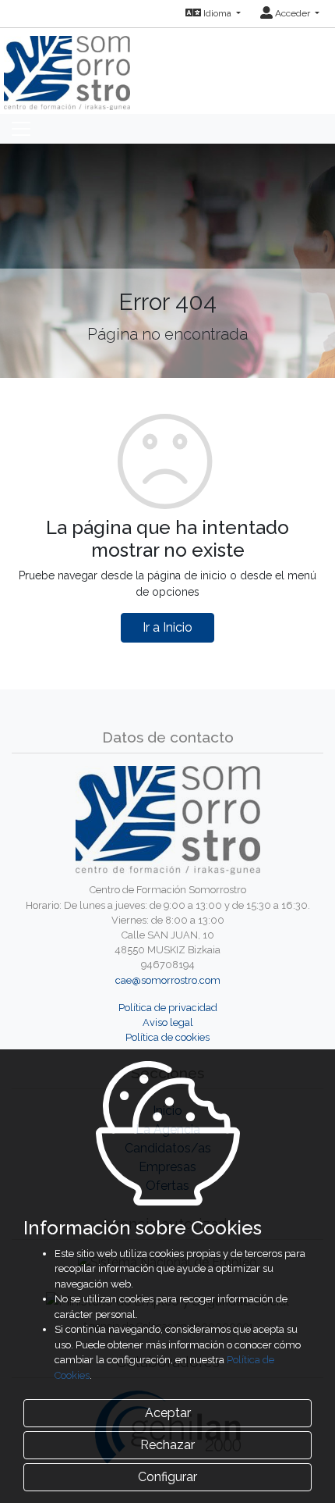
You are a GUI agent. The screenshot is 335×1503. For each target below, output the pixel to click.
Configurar (167, 1476)
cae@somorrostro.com (167, 980)
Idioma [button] (217, 13)
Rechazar (167, 1444)
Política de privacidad (167, 1007)
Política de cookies (167, 1037)
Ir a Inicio (167, 627)
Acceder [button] (292, 13)
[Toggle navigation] (21, 129)
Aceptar (168, 1412)
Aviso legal (168, 1022)
